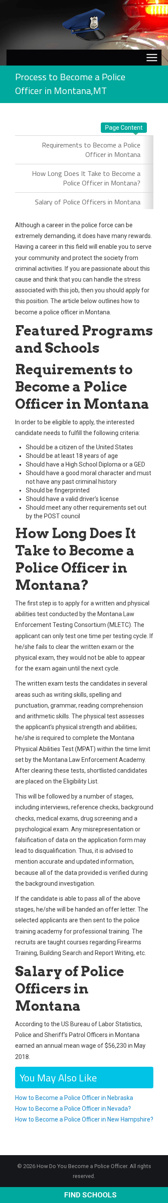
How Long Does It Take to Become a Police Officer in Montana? (86, 178)
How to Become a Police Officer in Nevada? (73, 1108)
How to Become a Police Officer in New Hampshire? (84, 1119)
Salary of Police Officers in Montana (87, 202)
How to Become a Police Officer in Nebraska (74, 1097)
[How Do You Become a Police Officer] (84, 24)
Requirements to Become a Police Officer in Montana (91, 150)
